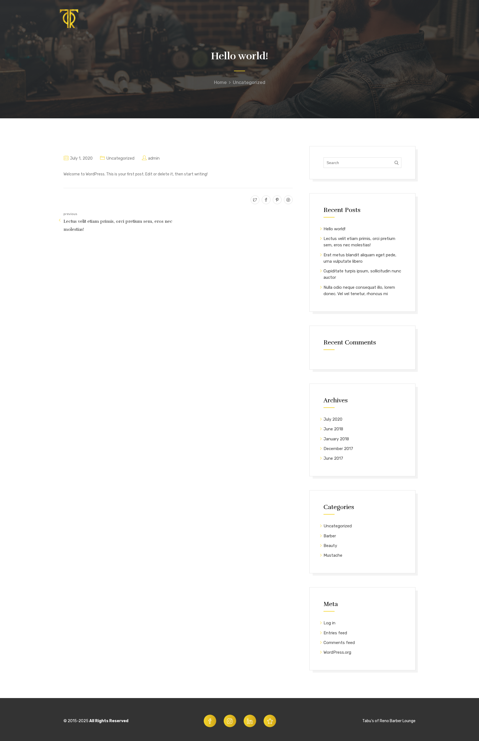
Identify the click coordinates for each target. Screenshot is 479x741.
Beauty (330, 545)
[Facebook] (265, 200)
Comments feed (339, 642)
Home (220, 82)
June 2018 (333, 428)
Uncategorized (249, 82)
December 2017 (338, 448)
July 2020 (332, 419)
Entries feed (335, 632)
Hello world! (334, 228)
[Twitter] (254, 200)
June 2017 (333, 458)
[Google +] (287, 200)
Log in (329, 622)
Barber (329, 535)
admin (154, 158)
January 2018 (336, 438)
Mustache (332, 555)
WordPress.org (337, 652)
